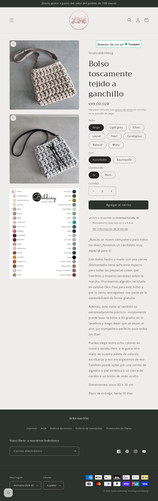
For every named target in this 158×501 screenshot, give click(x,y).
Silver (136, 127)
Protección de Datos (119, 428)
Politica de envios (61, 428)
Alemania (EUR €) (24, 485)
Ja (94, 175)
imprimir (31, 428)
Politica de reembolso (89, 428)
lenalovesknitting (119, 491)
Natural (98, 144)
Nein (108, 175)
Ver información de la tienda (110, 229)
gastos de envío (124, 110)
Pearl (114, 136)
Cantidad (93, 183)
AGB (43, 428)
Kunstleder (100, 159)
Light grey (116, 127)
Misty (116, 144)
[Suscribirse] (74, 451)
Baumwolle (124, 159)
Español (51, 485)
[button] (11, 20)
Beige (96, 127)
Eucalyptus (134, 136)
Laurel (97, 136)
